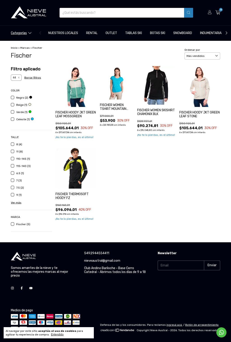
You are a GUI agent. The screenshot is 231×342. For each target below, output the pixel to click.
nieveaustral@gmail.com (102, 261)
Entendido (57, 334)
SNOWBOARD (182, 33)
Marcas (25, 47)
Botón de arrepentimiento (202, 324)
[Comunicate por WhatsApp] (221, 332)
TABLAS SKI (133, 33)
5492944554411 (96, 253)
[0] (217, 12)
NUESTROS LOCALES (63, 33)
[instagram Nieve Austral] (12, 288)
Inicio (14, 47)
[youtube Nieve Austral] (30, 288)
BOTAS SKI (157, 33)
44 (14, 77)
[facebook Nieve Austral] (21, 288)
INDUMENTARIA (211, 33)
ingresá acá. (174, 324)
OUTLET (111, 33)
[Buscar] (188, 13)
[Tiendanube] (117, 331)
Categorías (19, 33)
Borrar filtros (32, 77)
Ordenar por (192, 49)
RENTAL (91, 33)
